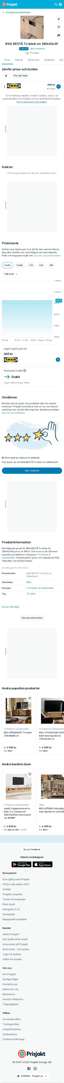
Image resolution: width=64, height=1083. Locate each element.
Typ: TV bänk (32, 53)
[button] (58, 19)
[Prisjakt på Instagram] (35, 1068)
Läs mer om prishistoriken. (47, 255)
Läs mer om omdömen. (13, 412)
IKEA (29, 582)
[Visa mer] (4, 86)
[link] (18, 723)
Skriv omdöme (37, 48)
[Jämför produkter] (58, 35)
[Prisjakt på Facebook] (29, 1068)
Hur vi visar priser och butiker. (32, 101)
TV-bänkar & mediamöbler (17, 12)
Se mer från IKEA (10, 606)
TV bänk (31, 593)
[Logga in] (60, 4)
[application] (32, 311)
